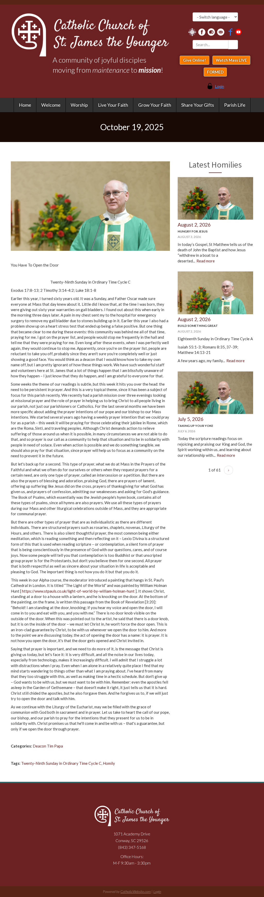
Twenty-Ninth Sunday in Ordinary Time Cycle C (61, 763)
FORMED (215, 72)
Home (25, 105)
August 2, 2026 (194, 225)
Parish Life (234, 105)
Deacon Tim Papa (48, 746)
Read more (205, 261)
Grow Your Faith (154, 105)
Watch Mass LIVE (231, 60)
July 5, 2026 (190, 419)
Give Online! (194, 60)
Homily (109, 763)
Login (157, 891)
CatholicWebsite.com (135, 891)
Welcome (51, 105)
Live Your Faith (113, 105)
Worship (79, 105)
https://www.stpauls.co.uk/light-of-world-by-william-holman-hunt (78, 591)
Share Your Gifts (197, 105)
